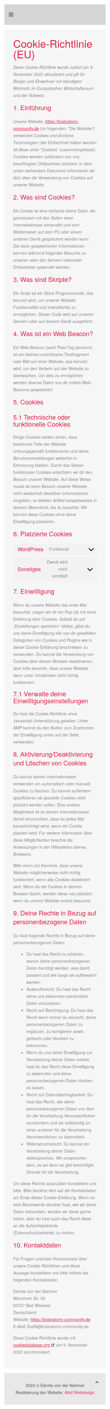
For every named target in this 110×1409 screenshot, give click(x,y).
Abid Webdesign (80, 1392)
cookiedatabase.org (31, 1345)
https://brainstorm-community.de (60, 1319)
